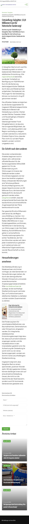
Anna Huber (5, 42)
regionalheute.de (8, 77)
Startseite (4, 12)
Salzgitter (10, 12)
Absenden (5, 428)
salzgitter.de (6, 198)
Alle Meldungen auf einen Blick (8, 520)
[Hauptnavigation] (26, 4)
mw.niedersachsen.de (13, 286)
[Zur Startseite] (8, 4)
